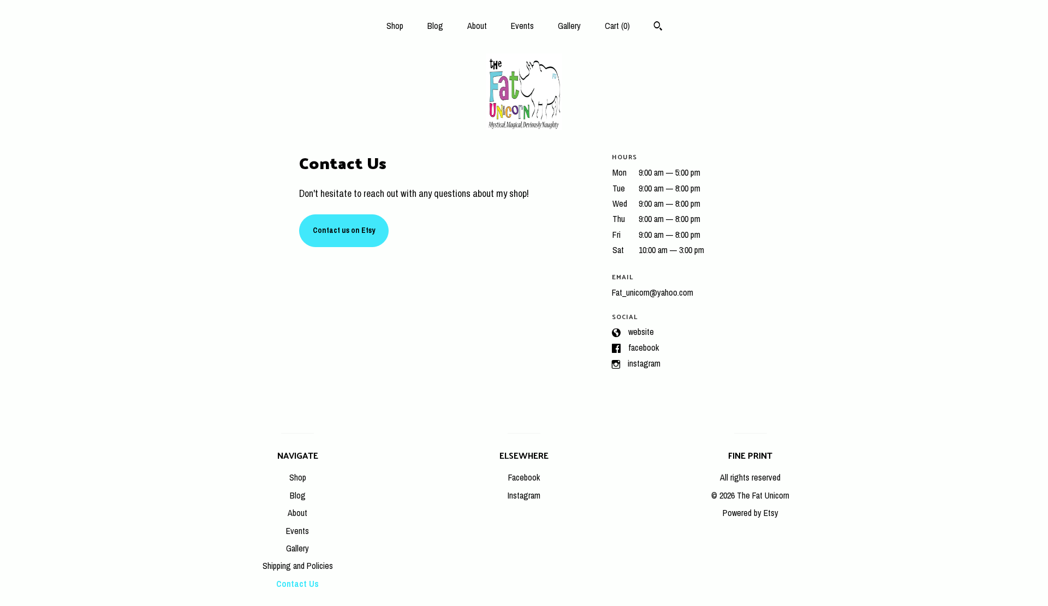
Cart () (617, 26)
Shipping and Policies (298, 566)
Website (641, 332)
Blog (435, 26)
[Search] (658, 27)
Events (522, 26)
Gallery (569, 26)
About (477, 26)
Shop (394, 26)
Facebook (643, 347)
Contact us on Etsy (344, 230)
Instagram (644, 363)
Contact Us (297, 584)
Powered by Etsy (750, 513)
